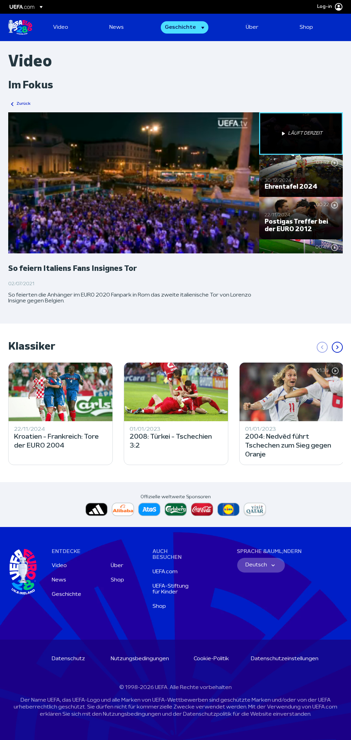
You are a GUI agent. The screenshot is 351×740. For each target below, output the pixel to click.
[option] (301, 133)
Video (59, 565)
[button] (184, 27)
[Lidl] (228, 509)
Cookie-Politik (211, 658)
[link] (61, 27)
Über (117, 565)
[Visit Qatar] (255, 509)
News (59, 580)
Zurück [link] (23, 103)
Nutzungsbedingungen (140, 658)
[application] (133, 182)
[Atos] (149, 509)
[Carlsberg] (176, 509)
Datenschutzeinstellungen (284, 658)
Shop (117, 580)
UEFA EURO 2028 (20, 27)
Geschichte (66, 594)
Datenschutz (68, 658)
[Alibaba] (123, 509)
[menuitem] (73, 27)
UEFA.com (165, 571)
